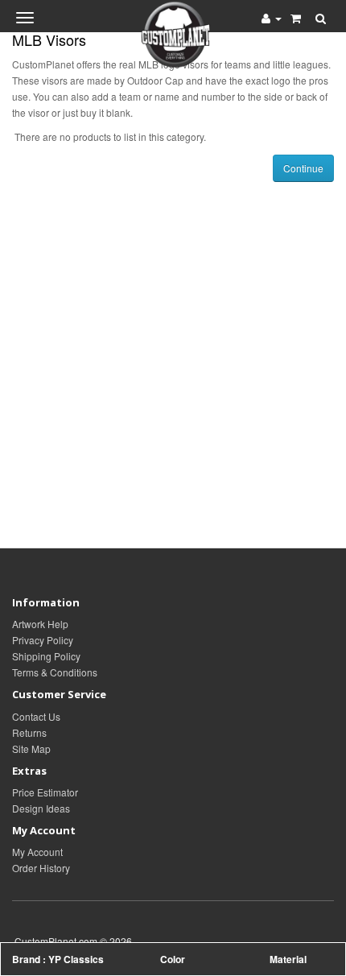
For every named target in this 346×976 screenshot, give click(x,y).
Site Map (31, 748)
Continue (303, 168)
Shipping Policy (46, 656)
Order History (41, 868)
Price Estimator (45, 792)
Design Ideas (41, 808)
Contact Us (36, 716)
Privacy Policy (42, 640)
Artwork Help (40, 624)
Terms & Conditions (54, 672)
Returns (29, 732)
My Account (37, 851)
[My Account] (272, 18)
